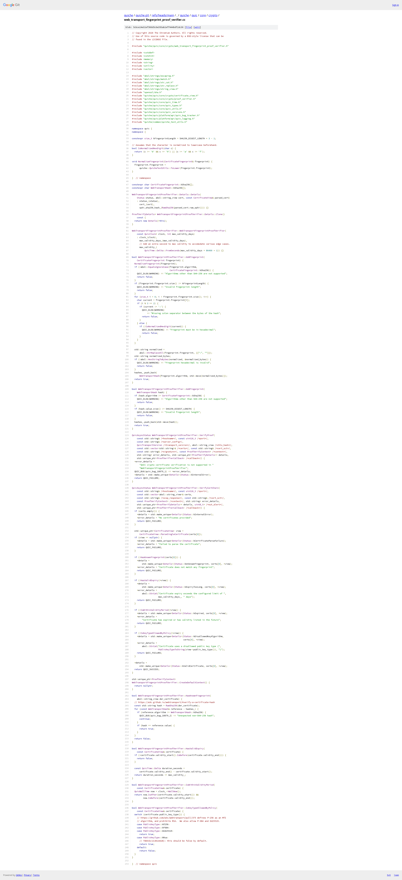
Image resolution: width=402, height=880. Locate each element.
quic (194, 15)
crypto (213, 15)
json (396, 875)
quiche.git (142, 15)
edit (197, 27)
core (203, 15)
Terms (36, 875)
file (188, 27)
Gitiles (19, 875)
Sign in (395, 4)
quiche (128, 15)
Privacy (27, 875)
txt (389, 875)
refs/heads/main (163, 15)
